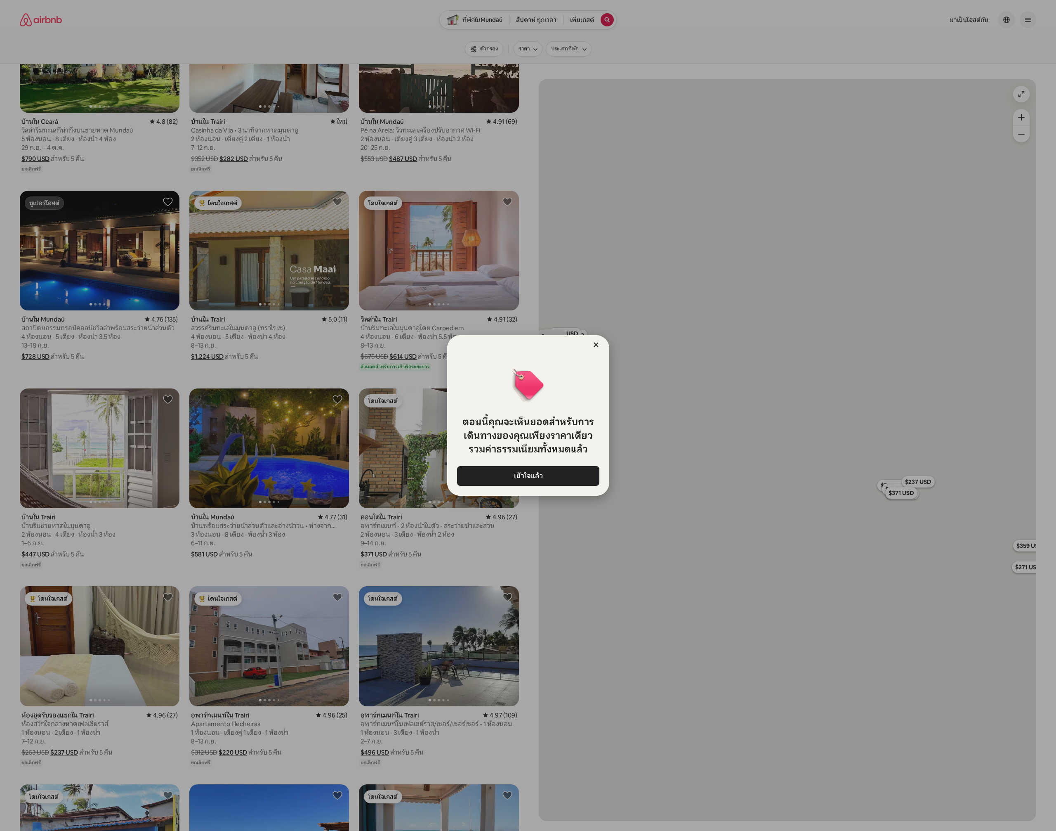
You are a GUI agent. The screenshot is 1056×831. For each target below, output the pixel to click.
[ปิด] (596, 344)
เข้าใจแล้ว (528, 475)
